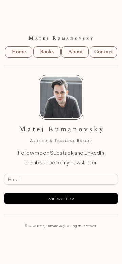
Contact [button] (103, 52)
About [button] (75, 52)
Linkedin (94, 153)
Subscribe (61, 198)
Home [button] (19, 52)
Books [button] (47, 52)
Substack (62, 153)
